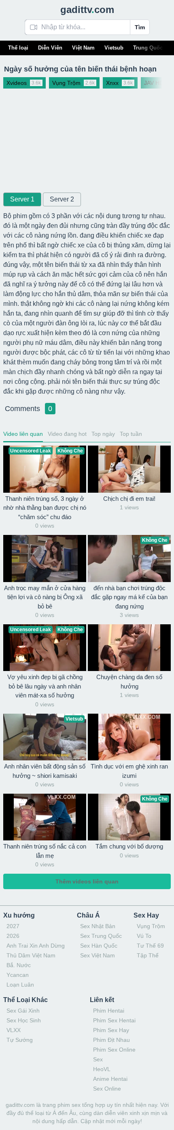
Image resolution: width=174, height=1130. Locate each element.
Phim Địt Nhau (111, 1040)
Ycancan (17, 975)
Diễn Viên (50, 48)
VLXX (13, 1030)
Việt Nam (83, 48)
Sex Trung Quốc (101, 936)
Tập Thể (148, 955)
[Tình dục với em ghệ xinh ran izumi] (129, 737)
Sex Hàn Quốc (98, 945)
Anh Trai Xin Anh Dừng (35, 945)
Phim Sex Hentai (114, 1020)
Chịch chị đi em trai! (129, 498)
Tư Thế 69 (150, 945)
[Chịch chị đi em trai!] (129, 469)
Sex (98, 1059)
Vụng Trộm (151, 926)
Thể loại (18, 48)
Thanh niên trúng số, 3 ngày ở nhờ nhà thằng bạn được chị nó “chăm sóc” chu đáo (44, 507)
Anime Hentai (110, 1079)
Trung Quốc (148, 48)
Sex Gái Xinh (23, 1010)
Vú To (144, 936)
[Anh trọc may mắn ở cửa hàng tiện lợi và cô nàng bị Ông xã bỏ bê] (44, 558)
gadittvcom (87, 9)
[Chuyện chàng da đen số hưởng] (129, 647)
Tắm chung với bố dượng (129, 846)
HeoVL (101, 1069)
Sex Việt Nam (97, 955)
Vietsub (113, 48)
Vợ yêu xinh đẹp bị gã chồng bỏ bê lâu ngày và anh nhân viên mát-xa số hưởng (45, 686)
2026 (12, 936)
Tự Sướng (19, 1040)
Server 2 (62, 199)
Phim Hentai (108, 1010)
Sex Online (107, 1088)
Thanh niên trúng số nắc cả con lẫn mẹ (44, 851)
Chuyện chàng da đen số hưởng (129, 681)
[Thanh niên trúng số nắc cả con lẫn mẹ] (44, 817)
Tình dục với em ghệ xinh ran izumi (129, 771)
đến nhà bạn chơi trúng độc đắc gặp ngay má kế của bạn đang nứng (129, 597)
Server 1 (22, 199)
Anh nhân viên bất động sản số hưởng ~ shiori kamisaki (44, 771)
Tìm (140, 27)
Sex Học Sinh (23, 1020)
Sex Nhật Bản (97, 926)
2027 (12, 926)
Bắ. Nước (18, 965)
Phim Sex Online (114, 1049)
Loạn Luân (20, 984)
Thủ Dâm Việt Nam (30, 955)
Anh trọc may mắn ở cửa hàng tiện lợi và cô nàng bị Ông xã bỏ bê (44, 597)
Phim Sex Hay (111, 1030)
